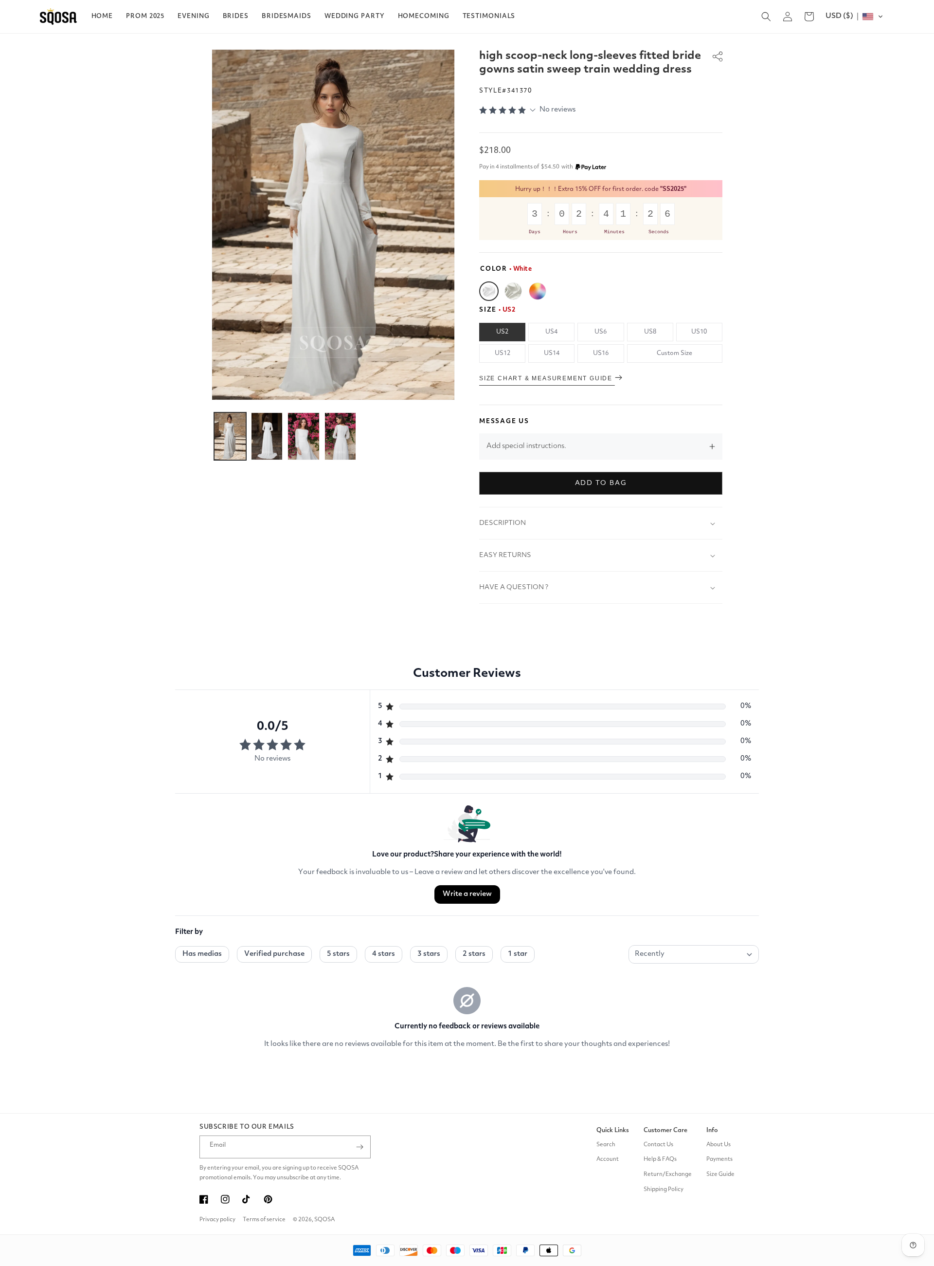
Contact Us (658, 1145)
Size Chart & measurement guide (547, 378)
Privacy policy (217, 1220)
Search (605, 1145)
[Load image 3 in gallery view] (303, 436)
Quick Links (612, 1130)
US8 (650, 332)
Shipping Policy (663, 1189)
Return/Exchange (668, 1174)
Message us (504, 421)
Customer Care (665, 1130)
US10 (699, 332)
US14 (551, 353)
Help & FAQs (660, 1159)
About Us (718, 1145)
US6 (600, 332)
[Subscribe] (359, 1147)
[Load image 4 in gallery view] (340, 436)
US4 (551, 332)
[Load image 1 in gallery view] (230, 436)
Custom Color (537, 291)
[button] (145, 16)
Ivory (513, 291)
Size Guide (720, 1174)
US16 (601, 353)
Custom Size (674, 353)
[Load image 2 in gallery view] (267, 436)
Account (607, 1159)
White (489, 291)
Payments (719, 1159)
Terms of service (264, 1220)
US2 (502, 332)
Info (712, 1130)
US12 (502, 353)
